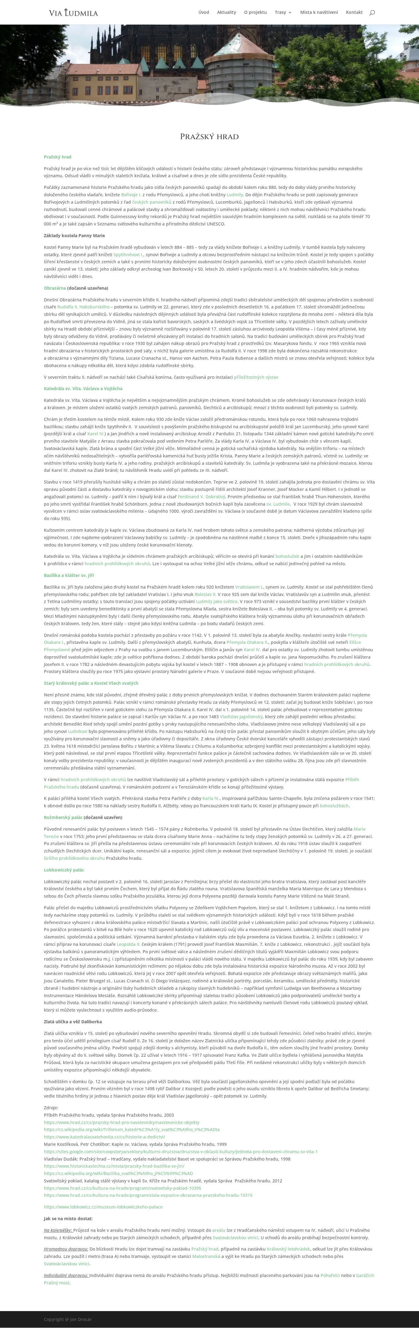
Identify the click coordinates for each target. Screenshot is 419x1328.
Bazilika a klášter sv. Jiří (69, 575)
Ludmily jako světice (216, 601)
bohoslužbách (334, 806)
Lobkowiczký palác (64, 870)
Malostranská (206, 1256)
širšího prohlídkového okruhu (74, 858)
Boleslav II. (206, 594)
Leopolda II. (128, 944)
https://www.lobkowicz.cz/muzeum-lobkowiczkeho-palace (103, 1207)
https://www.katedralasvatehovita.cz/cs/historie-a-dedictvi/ (104, 1137)
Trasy (280, 12)
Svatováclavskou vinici (235, 1237)
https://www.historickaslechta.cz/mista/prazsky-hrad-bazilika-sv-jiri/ (114, 1166)
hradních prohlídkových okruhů (117, 563)
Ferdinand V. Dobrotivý (201, 496)
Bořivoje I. (131, 195)
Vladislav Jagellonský (241, 716)
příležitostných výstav (256, 377)
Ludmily (235, 195)
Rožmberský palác (63, 817)
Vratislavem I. (249, 587)
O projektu (255, 12)
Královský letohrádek (288, 1249)
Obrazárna (55, 288)
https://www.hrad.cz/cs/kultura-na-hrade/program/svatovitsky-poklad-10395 (122, 1188)
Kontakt (354, 12)
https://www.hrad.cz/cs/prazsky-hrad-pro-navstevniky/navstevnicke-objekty (121, 1122)
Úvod (203, 12)
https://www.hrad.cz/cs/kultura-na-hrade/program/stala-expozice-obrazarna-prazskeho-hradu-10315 (148, 1195)
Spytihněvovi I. (128, 254)
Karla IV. (211, 798)
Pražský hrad (57, 157)
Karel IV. (96, 434)
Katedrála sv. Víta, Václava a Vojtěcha (83, 388)
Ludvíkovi (77, 731)
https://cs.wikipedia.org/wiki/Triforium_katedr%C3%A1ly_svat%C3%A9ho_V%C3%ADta (132, 1129)
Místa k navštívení (319, 12)
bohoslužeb (287, 556)
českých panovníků (151, 202)
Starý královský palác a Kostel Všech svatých (91, 683)
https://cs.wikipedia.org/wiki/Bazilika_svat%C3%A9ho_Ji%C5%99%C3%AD (118, 1173)
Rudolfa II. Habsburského (83, 307)
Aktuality (226, 12)
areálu (218, 1230)
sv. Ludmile (278, 504)
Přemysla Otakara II (247, 642)
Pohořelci (330, 1275)
